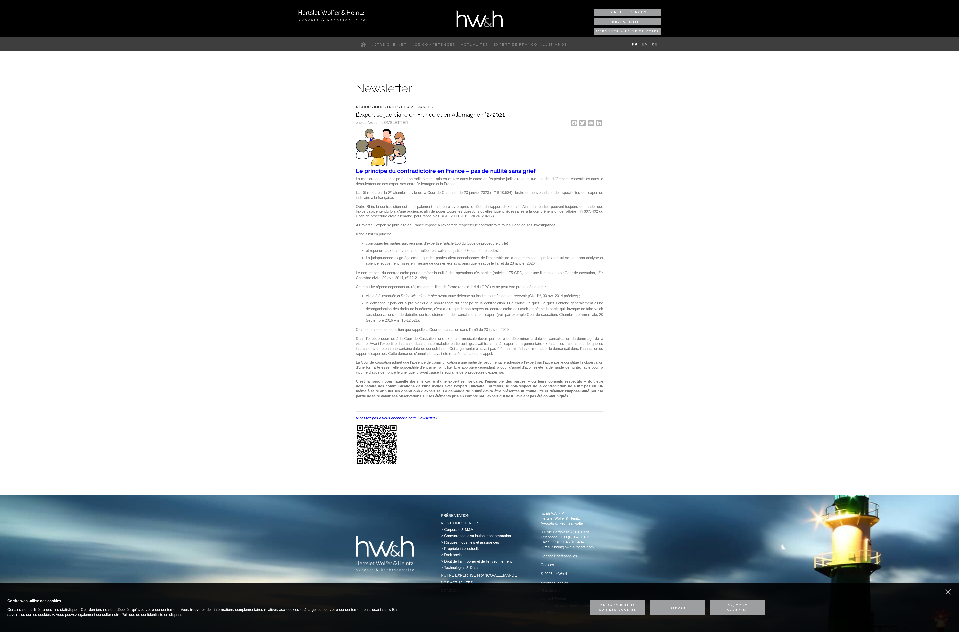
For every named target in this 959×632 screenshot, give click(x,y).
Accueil (364, 44)
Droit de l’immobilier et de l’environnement (478, 561)
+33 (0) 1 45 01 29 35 (578, 537)
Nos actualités (457, 583)
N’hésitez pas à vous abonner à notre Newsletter (396, 418)
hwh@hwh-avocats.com (574, 547)
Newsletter (394, 122)
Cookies (547, 565)
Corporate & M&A (458, 529)
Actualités (474, 44)
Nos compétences (434, 44)
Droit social (453, 555)
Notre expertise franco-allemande (479, 575)
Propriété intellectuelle (462, 548)
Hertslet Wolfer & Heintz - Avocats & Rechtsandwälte (331, 15)
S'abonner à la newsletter (628, 31)
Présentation (455, 515)
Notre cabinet (388, 44)
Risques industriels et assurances (471, 542)
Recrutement (627, 21)
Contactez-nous (627, 12)
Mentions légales (554, 583)
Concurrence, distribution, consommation (477, 536)
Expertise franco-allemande (530, 44)
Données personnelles (559, 556)
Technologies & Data (461, 567)
